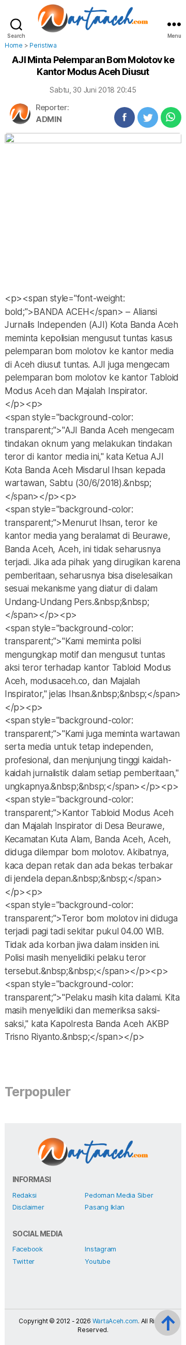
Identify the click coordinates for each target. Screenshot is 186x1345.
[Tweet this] (147, 117)
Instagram (100, 1249)
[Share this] (124, 117)
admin (49, 119)
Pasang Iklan (105, 1207)
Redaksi (24, 1195)
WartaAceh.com (115, 1321)
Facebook (27, 1249)
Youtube (97, 1261)
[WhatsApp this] (171, 117)
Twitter (23, 1261)
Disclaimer (28, 1207)
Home (14, 45)
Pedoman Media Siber (119, 1195)
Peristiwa (43, 45)
